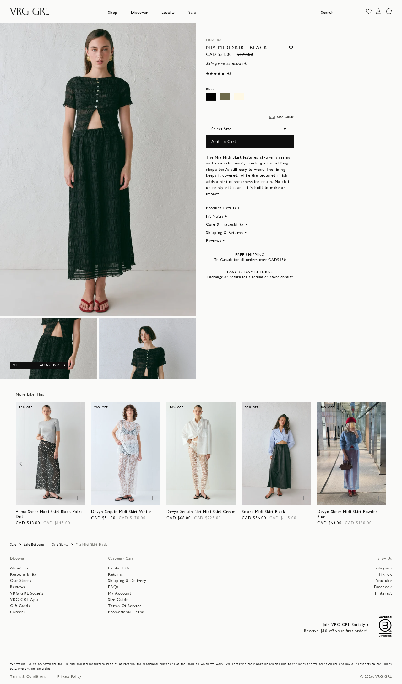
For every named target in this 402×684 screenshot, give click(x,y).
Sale (192, 12)
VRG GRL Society (27, 593)
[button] (112, 12)
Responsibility (23, 574)
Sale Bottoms (34, 544)
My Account (119, 593)
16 (50, 497)
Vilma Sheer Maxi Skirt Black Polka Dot (49, 514)
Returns (115, 574)
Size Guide (118, 599)
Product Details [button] (221, 208)
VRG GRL (383, 676)
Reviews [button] (213, 240)
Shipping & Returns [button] (224, 232)
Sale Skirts (60, 544)
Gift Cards (20, 605)
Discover (139, 12)
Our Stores (20, 580)
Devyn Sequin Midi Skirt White (121, 511)
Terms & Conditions (28, 676)
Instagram (382, 568)
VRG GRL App (24, 599)
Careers (17, 612)
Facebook (383, 586)
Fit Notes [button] (215, 216)
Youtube (384, 580)
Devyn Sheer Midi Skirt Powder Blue (347, 514)
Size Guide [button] (285, 117)
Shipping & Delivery (127, 580)
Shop (112, 12)
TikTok (385, 574)
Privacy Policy (69, 676)
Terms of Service (124, 605)
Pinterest (383, 593)
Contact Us (119, 568)
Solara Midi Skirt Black (263, 511)
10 (51, 491)
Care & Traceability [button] (225, 224)
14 (69, 491)
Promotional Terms (126, 612)
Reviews (17, 586)
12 (60, 491)
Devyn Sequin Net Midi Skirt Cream (201, 511)
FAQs (113, 586)
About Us (19, 568)
